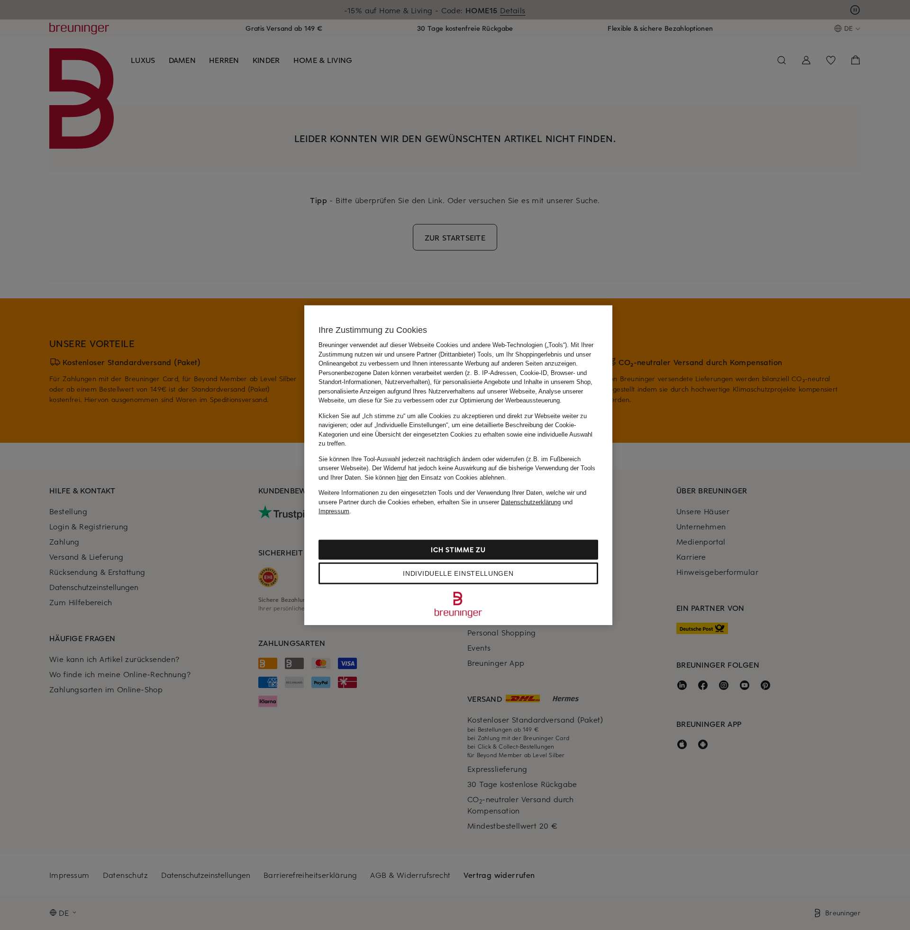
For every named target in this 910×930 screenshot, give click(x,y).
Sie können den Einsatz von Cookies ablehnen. (435, 477)
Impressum (333, 511)
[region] (458, 465)
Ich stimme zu (458, 549)
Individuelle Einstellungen (458, 573)
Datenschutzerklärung (531, 501)
